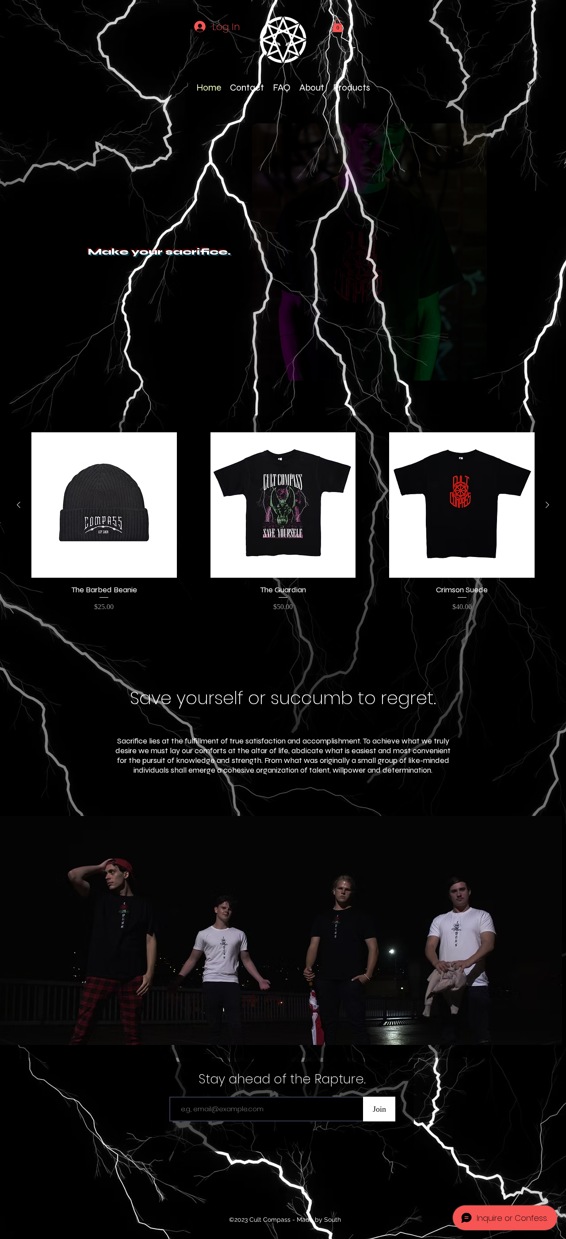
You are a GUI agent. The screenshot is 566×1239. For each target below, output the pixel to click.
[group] (283, 522)
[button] (337, 25)
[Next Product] (547, 504)
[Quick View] (104, 505)
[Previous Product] (18, 504)
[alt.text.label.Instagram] (526, 86)
